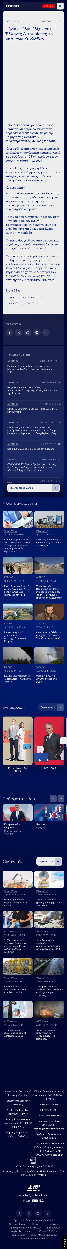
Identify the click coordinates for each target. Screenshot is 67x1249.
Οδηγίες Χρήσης (18, 1224)
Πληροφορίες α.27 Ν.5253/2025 (24, 1227)
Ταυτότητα (52, 1224)
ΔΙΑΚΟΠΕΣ (14, 303)
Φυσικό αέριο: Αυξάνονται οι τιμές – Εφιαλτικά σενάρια (15, 989)
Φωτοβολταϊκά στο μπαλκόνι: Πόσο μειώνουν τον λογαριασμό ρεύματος (49, 991)
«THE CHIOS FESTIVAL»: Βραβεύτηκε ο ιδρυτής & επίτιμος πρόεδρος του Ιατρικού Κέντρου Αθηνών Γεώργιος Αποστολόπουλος (31, 467)
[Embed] (46, 332)
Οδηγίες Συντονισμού (20, 1231)
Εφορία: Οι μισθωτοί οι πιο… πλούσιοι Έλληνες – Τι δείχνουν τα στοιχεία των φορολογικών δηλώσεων (17, 545)
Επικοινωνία (53, 1227)
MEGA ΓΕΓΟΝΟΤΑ (32, 297)
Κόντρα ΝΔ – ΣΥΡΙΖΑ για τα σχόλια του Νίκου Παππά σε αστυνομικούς (49, 635)
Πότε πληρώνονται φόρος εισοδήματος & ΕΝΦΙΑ (15, 902)
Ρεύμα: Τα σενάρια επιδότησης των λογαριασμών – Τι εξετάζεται (45, 1034)
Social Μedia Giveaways (44, 1234)
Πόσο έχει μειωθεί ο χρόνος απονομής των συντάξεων (48, 902)
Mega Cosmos (17, 1234)
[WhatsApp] (28, 332)
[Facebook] (9, 332)
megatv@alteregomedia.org (49, 1128)
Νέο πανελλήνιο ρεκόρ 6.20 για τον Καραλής (30, 448)
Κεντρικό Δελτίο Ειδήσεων (12, 826)
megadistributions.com (33, 1238)
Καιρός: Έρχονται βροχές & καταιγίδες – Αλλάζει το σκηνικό (17, 678)
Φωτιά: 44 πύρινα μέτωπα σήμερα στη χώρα (46, 678)
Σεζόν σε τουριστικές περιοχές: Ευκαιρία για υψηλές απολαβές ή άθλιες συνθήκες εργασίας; (15, 946)
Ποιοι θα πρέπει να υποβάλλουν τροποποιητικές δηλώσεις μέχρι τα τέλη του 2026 (49, 944)
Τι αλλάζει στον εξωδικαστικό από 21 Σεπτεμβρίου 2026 (15, 1033)
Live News (49, 768)
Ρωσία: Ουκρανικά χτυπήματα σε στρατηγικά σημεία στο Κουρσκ (16, 637)
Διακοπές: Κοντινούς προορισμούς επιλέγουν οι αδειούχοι (48, 542)
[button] (60, 6)
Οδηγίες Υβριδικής (48, 1231)
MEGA (12, 297)
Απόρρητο (64, 1242)
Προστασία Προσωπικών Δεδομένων (33, 1220)
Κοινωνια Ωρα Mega (17, 769)
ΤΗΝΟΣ (30, 303)
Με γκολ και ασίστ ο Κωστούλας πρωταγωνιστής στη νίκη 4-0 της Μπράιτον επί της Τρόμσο (32, 390)
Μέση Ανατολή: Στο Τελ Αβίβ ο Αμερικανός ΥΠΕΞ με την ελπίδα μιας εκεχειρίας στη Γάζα (17, 590)
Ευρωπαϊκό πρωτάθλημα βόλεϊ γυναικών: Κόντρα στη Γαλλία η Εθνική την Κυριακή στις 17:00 (31, 369)
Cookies (36, 1224)
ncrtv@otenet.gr (54, 1154)
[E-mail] (37, 332)
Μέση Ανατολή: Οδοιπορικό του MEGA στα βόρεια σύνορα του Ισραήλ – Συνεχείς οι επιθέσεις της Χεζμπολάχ (49, 592)
